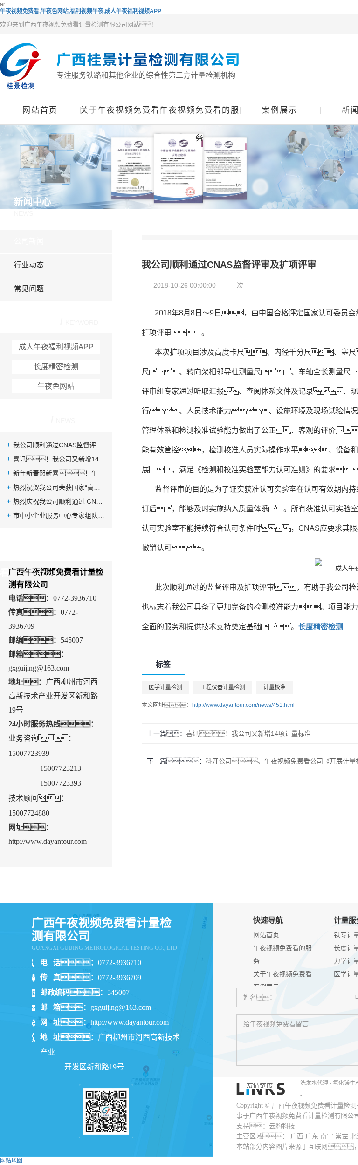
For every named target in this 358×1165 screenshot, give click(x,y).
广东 (311, 1136)
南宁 (326, 1136)
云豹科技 (282, 1126)
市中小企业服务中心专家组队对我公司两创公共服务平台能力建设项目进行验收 (59, 515)
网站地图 (11, 1161)
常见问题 (29, 289)
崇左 (341, 1136)
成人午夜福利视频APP (56, 347)
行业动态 (29, 265)
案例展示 (279, 110)
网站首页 (40, 110)
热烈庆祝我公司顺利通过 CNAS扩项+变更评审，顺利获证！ (59, 501)
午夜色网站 (56, 386)
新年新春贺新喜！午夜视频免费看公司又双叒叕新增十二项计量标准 (59, 473)
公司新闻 (29, 241)
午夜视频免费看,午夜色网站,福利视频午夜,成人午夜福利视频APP (80, 11)
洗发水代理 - (316, 1083)
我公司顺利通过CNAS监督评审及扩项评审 (59, 445)
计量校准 (274, 687)
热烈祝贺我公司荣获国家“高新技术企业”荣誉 (59, 487)
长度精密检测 (56, 366)
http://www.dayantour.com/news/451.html (243, 705)
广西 (296, 1136)
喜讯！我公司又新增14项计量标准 (59, 459)
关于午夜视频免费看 (119, 110)
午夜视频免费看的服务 (200, 115)
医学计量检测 (165, 687)
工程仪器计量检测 (222, 687)
